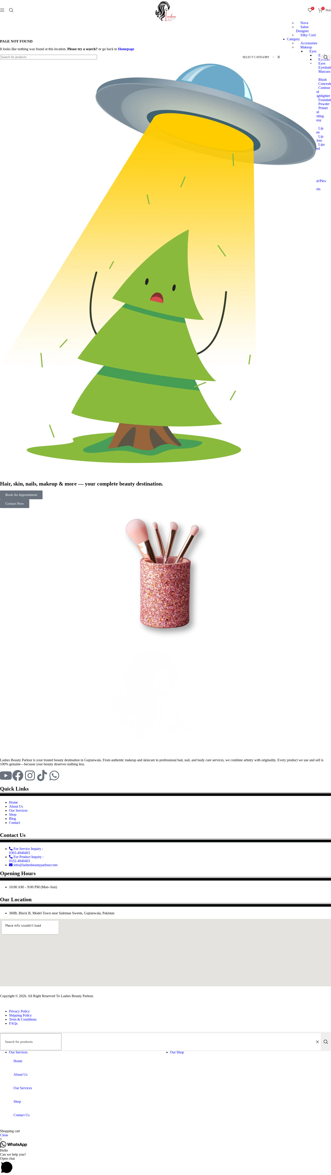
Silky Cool (308, 35)
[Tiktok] (42, 775)
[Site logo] (165, 21)
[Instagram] (30, 775)
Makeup (306, 47)
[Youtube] (5, 775)
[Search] (11, 10)
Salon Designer (302, 29)
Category (293, 39)
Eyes (312, 51)
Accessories (308, 43)
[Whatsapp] (54, 775)
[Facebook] (17, 775)
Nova (304, 23)
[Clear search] (317, 1041)
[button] (165, 1166)
